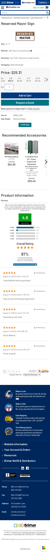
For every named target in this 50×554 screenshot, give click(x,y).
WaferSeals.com (41, 534)
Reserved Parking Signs (21, 17)
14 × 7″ (7, 44)
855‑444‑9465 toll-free (20, 487)
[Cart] (47, 7)
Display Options (15, 374)
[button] (43, 547)
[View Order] (23, 9)
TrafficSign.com (41, 532)
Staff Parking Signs (37, 17)
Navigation (2, 7)
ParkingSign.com (6, 17)
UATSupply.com (29, 534)
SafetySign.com (16, 532)
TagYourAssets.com (19, 534)
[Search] (47, 12)
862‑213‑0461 (34, 109)
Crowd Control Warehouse (29, 532)
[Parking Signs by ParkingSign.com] (12, 7)
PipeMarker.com (8, 534)
